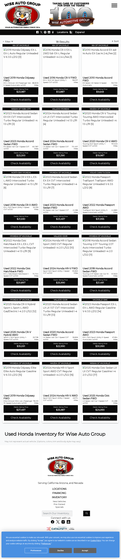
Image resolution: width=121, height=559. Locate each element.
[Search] (86, 513)
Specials (59, 507)
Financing (59, 493)
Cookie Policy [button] (95, 541)
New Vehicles (59, 501)
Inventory (59, 497)
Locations (62, 32)
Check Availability (21, 99)
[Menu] (114, 5)
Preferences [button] (46, 544)
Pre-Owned (59, 504)
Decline (60, 551)
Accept (85, 551)
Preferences (36, 551)
